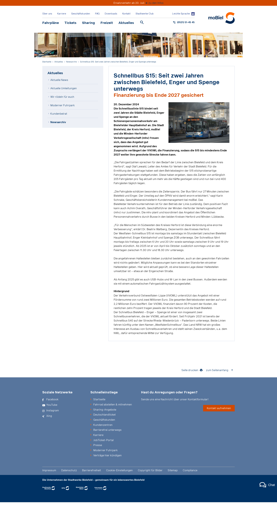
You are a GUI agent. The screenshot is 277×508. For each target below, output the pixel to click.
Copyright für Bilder (150, 470)
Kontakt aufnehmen (219, 408)
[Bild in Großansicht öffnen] (198, 122)
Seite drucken (189, 370)
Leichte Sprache (181, 13)
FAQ (97, 13)
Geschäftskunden (80, 13)
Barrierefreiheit (91, 470)
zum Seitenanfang (217, 370)
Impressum (49, 470)
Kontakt (126, 13)
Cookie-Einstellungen (119, 470)
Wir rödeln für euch (62, 96)
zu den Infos (156, 2)
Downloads (111, 13)
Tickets (70, 23)
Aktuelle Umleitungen (63, 88)
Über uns (47, 13)
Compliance (190, 470)
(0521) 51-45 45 (186, 22)
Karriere (61, 13)
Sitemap (173, 470)
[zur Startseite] (221, 18)
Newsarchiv (58, 122)
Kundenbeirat (58, 113)
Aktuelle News (59, 79)
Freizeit (107, 23)
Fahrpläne (50, 23)
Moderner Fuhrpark (62, 105)
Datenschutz (69, 470)
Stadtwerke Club (145, 13)
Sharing (88, 23)
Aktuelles (126, 23)
